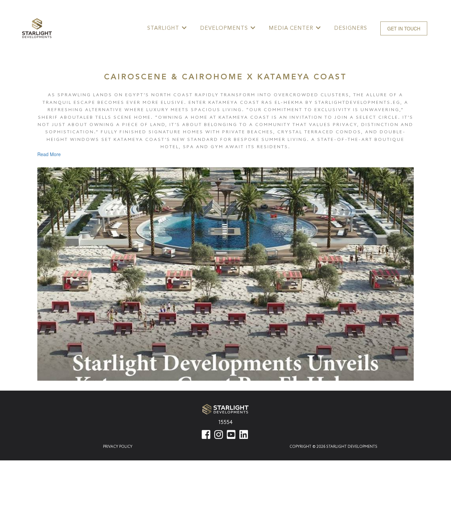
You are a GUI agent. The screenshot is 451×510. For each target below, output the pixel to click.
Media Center (291, 28)
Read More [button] (49, 154)
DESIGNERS (350, 28)
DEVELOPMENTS (224, 28)
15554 (225, 422)
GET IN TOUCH (403, 28)
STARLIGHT (163, 28)
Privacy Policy (117, 446)
